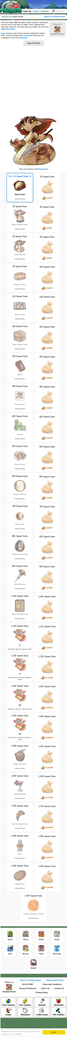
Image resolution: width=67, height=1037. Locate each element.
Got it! (54, 1032)
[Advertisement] (33, 80)
